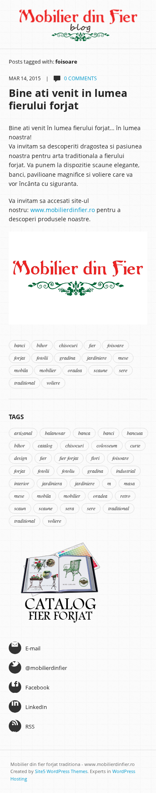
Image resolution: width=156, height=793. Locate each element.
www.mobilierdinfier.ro (62, 210)
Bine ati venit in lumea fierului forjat (68, 99)
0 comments (80, 78)
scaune (100, 370)
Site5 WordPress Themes (61, 771)
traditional (24, 382)
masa (129, 483)
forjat (19, 357)
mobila (21, 370)
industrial (125, 470)
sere (123, 370)
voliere (53, 382)
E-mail (32, 648)
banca (84, 433)
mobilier (48, 370)
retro (125, 495)
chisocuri (68, 345)
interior (21, 483)
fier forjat (68, 458)
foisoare (115, 345)
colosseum (107, 445)
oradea (75, 370)
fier (92, 345)
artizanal (23, 433)
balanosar (55, 433)
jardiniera (52, 483)
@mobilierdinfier (46, 668)
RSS (30, 726)
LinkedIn (36, 707)
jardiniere (96, 357)
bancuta (135, 433)
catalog (45, 445)
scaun (20, 508)
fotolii (42, 357)
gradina (67, 357)
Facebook (37, 687)
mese (123, 357)
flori (95, 458)
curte (135, 445)
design (20, 458)
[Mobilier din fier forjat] (78, 277)
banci (19, 345)
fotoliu (68, 470)
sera (69, 508)
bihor (42, 345)
